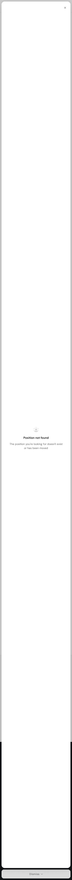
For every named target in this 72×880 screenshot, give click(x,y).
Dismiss (34, 874)
